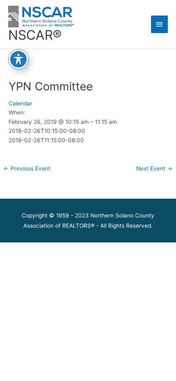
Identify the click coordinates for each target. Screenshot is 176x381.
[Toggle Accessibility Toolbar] (18, 59)
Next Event (154, 168)
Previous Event (27, 168)
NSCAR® (34, 35)
